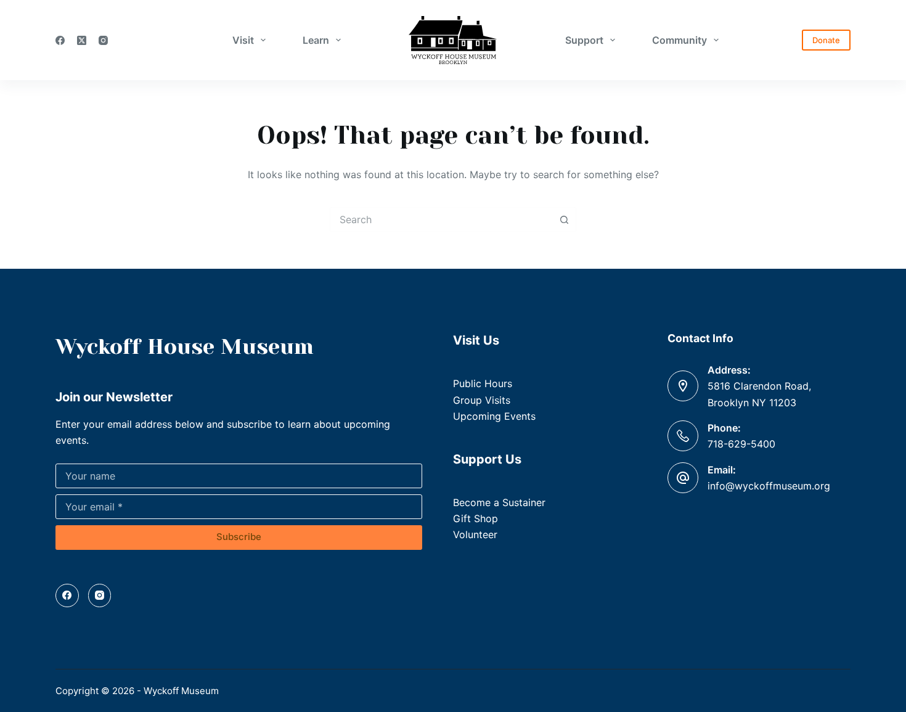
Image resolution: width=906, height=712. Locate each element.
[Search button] (564, 219)
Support (584, 40)
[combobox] (441, 219)
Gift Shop (475, 518)
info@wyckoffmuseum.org (769, 486)
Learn (316, 40)
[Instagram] (103, 40)
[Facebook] (60, 40)
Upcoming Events (494, 416)
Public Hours (482, 383)
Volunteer (475, 534)
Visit (243, 40)
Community (679, 40)
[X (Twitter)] (81, 40)
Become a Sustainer (499, 502)
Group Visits (481, 400)
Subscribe (238, 536)
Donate (826, 40)
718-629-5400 (741, 444)
